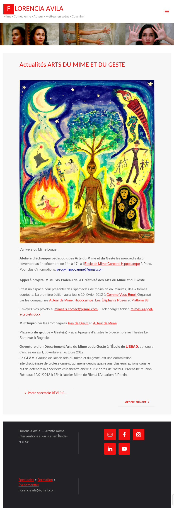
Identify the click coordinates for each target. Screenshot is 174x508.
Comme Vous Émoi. (121, 294)
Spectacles (26, 480)
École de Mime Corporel (102, 264)
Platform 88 (139, 300)
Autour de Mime (61, 300)
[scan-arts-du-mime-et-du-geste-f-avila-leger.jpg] (86, 161)
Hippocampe (84, 300)
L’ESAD (131, 346)
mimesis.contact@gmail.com (76, 309)
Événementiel (29, 485)
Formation (45, 480)
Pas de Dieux (78, 323)
